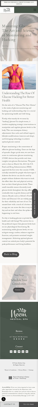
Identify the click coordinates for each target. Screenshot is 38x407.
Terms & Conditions (11, 370)
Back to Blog (10, 254)
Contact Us (19, 290)
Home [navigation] (3, 46)
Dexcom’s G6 (15, 199)
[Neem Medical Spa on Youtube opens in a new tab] (23, 351)
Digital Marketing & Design (21, 377)
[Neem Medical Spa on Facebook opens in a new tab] (15, 351)
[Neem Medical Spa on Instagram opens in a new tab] (11, 351)
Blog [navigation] (7, 46)
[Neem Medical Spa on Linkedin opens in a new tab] (27, 351)
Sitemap (31, 370)
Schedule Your (19, 280)
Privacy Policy (23, 370)
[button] (4, 399)
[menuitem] (11, 351)
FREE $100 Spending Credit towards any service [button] (19, 3)
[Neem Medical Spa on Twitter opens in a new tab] (19, 351)
